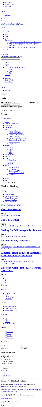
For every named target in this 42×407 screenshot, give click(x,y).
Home (7, 122)
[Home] (12, 24)
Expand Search (9, 56)
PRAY (7, 318)
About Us (3, 289)
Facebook (10, 332)
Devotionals (9, 125)
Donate (7, 322)
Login (3, 11)
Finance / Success (14, 131)
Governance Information (9, 391)
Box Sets (12, 174)
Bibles (7, 145)
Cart (2, 56)
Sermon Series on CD (16, 169)
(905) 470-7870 (6, 370)
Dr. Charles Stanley (11, 293)
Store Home (9, 6)
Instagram (10, 338)
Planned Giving (10, 323)
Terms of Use (23, 390)
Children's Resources (11, 124)
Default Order (9, 194)
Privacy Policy (33, 390)
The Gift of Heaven (11, 209)
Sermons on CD (14, 167)
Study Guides (9, 154)
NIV (10, 153)
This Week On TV (11, 310)
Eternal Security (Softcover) (15, 240)
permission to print (7, 386)
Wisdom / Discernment (16, 134)
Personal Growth (14, 142)
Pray (10, 71)
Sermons (7, 165)
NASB (11, 147)
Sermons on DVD (15, 171)
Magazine (8, 2)
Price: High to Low (11, 200)
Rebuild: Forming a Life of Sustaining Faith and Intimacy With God (21, 254)
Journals (7, 156)
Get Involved (4, 314)
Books (7, 158)
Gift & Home (9, 164)
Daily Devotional (10, 308)
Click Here (16, 110)
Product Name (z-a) (11, 198)
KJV (10, 151)
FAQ (6, 295)
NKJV (11, 149)
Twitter (9, 334)
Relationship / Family (16, 133)
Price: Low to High (11, 201)
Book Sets (12, 160)
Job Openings (9, 297)
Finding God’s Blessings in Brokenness (21, 230)
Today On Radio (10, 306)
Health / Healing (14, 136)
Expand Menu (18, 56)
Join (10, 69)
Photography (9, 127)
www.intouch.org (19, 384)
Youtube (9, 336)
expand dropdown (19, 67)
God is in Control (10, 219)
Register (7, 15)
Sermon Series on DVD (16, 173)
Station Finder (9, 4)
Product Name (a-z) (11, 196)
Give (10, 73)
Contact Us (8, 299)
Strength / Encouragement (17, 138)
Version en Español (7, 398)
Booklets (12, 162)
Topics (7, 129)
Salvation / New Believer (17, 140)
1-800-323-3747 (6, 376)
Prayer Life (12, 144)
